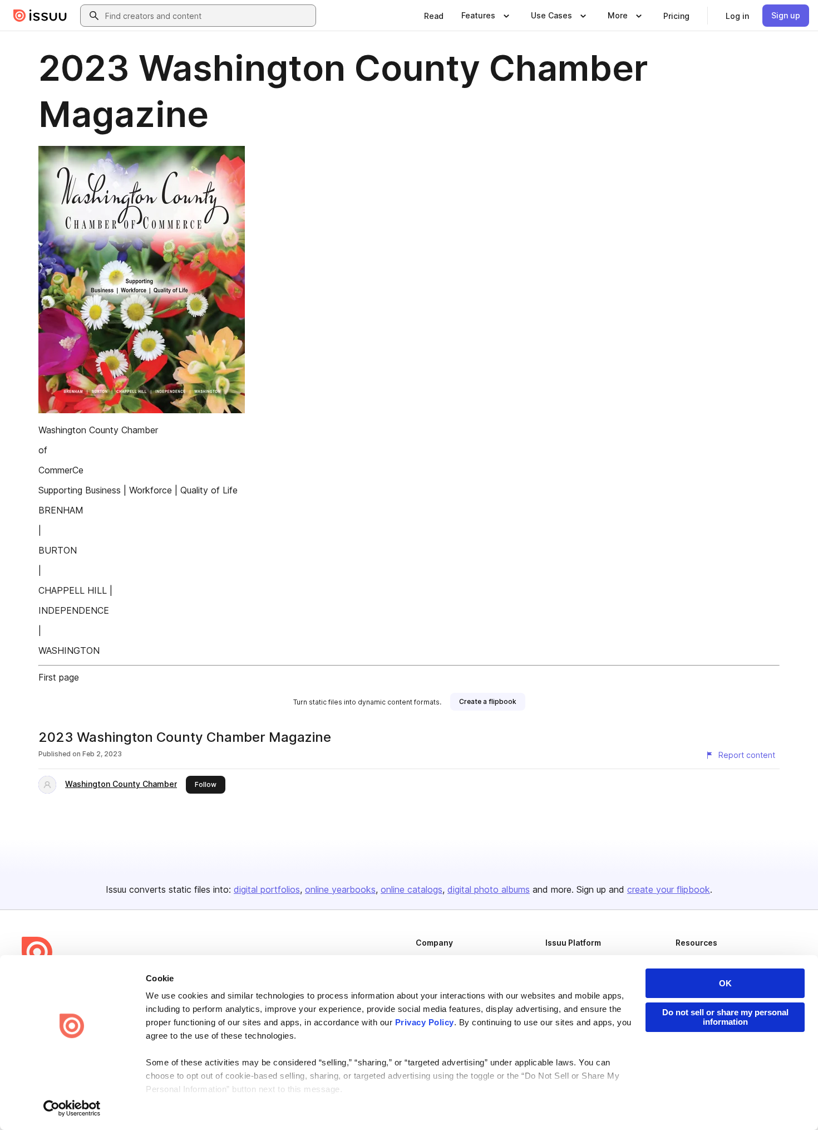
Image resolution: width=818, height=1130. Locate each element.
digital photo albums (488, 889)
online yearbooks (340, 889)
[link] (433, 15)
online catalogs (411, 889)
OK (725, 983)
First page (58, 677)
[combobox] (208, 15)
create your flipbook (668, 889)
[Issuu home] (40, 15)
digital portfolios (267, 889)
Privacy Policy (424, 1022)
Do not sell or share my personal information (725, 1016)
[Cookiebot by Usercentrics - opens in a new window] (72, 1108)
